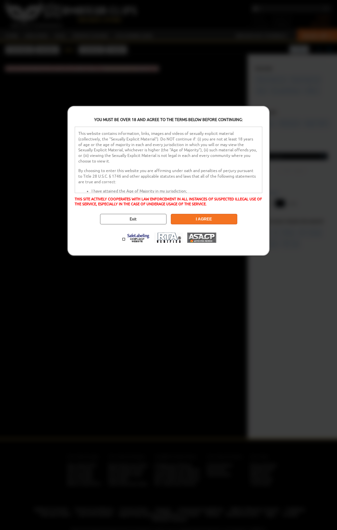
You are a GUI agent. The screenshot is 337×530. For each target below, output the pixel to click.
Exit (133, 219)
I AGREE (204, 219)
